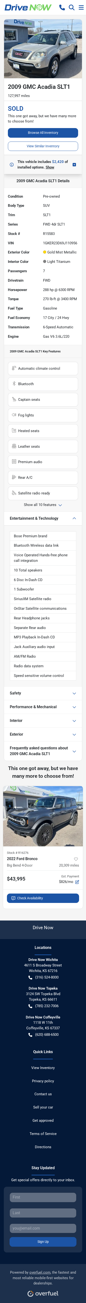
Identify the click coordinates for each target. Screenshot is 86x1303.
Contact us (43, 1094)
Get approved (43, 1120)
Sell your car (43, 1107)
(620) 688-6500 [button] (47, 1034)
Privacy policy (43, 1081)
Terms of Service (43, 1134)
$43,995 (16, 879)
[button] (62, 7)
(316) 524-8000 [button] (47, 977)
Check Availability (30, 898)
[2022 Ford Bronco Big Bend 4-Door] (43, 816)
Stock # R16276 (17, 853)
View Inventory (43, 1068)
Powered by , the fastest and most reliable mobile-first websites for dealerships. (43, 1278)
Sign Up (43, 1242)
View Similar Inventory (43, 146)
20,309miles (69, 865)
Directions (43, 1147)
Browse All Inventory (43, 133)
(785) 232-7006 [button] (47, 1006)
